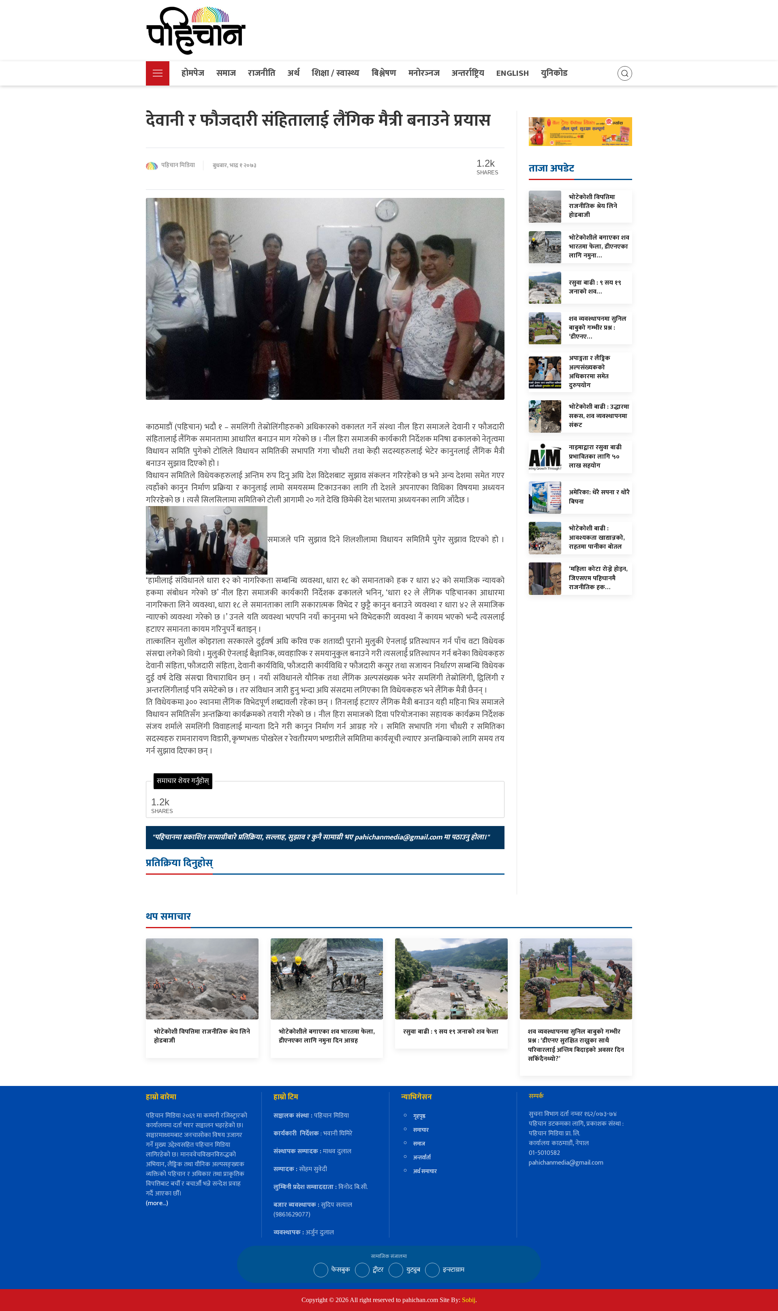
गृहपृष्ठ (419, 1116)
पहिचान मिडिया (178, 165)
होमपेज (193, 73)
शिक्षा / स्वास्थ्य (335, 73)
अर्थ (293, 73)
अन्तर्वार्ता (422, 1157)
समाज (226, 73)
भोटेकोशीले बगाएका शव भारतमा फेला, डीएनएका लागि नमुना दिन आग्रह (327, 1036)
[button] (158, 73)
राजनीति (262, 73)
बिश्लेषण (384, 73)
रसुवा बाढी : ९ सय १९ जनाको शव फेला (450, 1031)
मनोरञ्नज (424, 73)
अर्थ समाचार (425, 1171)
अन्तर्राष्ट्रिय (468, 73)
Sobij (468, 1299)
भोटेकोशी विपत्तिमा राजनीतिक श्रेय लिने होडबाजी (202, 1036)
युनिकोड (554, 73)
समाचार (421, 1130)
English (512, 73)
